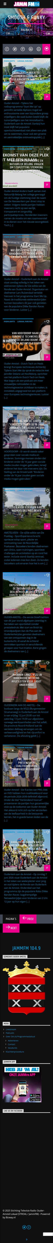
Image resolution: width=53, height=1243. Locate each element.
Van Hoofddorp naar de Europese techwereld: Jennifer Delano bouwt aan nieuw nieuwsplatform (26, 338)
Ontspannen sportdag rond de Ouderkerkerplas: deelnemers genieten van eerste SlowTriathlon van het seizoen (27, 592)
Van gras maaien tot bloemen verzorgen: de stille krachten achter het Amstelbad (26, 77)
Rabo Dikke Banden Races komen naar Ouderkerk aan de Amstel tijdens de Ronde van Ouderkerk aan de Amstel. (26, 849)
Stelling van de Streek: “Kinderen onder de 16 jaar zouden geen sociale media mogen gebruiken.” (26, 426)
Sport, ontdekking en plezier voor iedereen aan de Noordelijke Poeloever (26, 507)
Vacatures (12, 1047)
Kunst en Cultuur (26, 409)
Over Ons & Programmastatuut (20, 1036)
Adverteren (13, 1040)
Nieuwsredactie (11, 95)
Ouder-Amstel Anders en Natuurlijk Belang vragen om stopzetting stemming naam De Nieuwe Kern (27, 165)
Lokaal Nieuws (24, 61)
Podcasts (10, 1033)
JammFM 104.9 (26, 948)
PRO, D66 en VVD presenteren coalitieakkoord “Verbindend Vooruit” (26, 764)
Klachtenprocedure (15, 1051)
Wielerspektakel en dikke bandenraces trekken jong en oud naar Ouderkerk (26, 254)
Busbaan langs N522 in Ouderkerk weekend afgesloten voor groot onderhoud (27, 679)
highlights (9, 61)
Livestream (11, 1029)
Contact (11, 1044)
